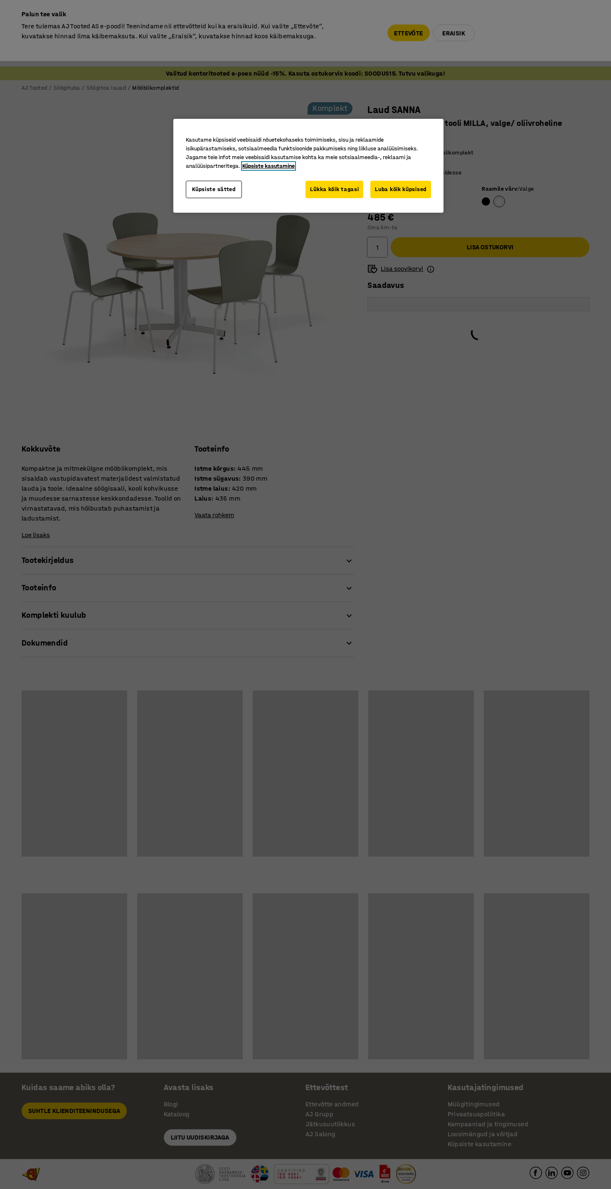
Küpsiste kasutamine (268, 166)
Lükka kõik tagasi (334, 189)
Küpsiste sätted (214, 189)
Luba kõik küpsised (400, 189)
